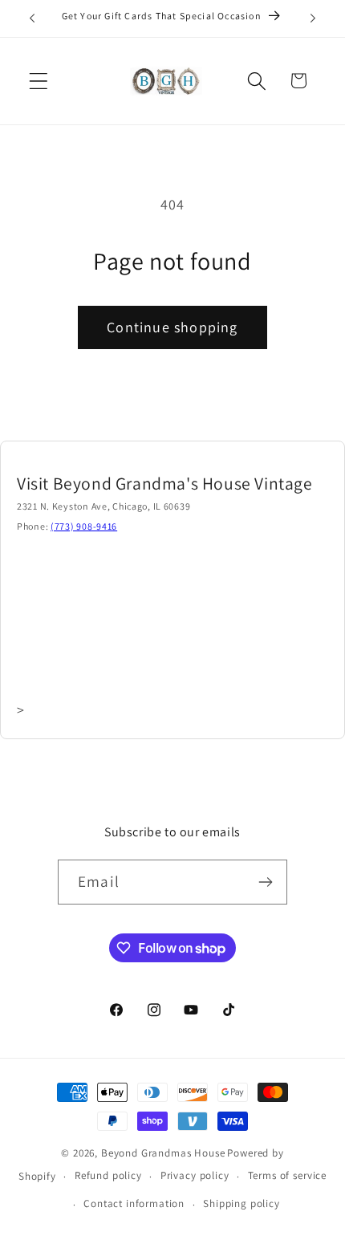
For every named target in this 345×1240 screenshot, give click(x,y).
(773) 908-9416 (84, 526)
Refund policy (108, 1175)
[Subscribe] (265, 882)
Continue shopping (172, 327)
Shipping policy (241, 1203)
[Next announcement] (313, 18)
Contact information (134, 1203)
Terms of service (287, 1175)
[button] (39, 80)
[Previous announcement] (32, 18)
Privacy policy (194, 1175)
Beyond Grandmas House (163, 1153)
